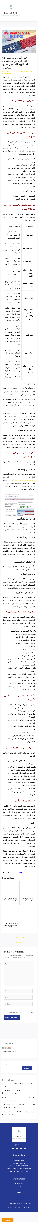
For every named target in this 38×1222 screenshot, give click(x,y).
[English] (6, 1048)
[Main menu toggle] (34, 11)
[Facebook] (13, 1149)
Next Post (19, 942)
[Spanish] (10, 1048)
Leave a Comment (8, 71)
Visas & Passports (23, 71)
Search (4, 1065)
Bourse (19, 1192)
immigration (19, 1184)
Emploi (19, 1186)
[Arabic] (3, 1048)
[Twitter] (17, 1149)
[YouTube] (21, 1149)
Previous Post (19, 937)
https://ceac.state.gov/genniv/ (25, 480)
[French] (8, 1048)
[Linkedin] (25, 1149)
